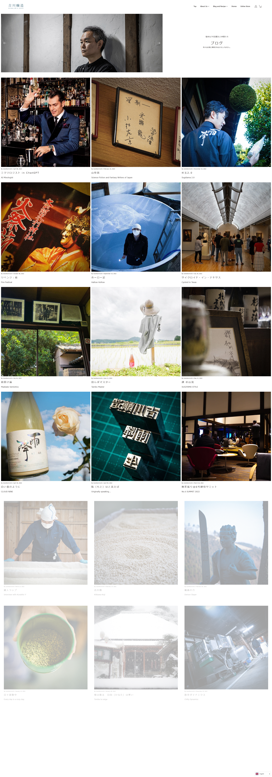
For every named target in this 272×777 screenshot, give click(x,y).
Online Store (245, 6)
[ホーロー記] (136, 227)
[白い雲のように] (45, 436)
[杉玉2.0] (226, 122)
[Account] (256, 6)
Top (195, 6)
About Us (203, 6)
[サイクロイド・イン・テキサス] (226, 227)
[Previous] (5, 43)
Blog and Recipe (219, 6)
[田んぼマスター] (136, 331)
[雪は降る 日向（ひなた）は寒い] (136, 645)
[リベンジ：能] (45, 227)
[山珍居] (136, 122)
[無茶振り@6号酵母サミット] (226, 436)
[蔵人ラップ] (45, 541)
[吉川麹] (136, 541)
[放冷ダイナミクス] (226, 645)
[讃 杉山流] (226, 331)
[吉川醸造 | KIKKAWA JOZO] (15, 6)
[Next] (159, 43)
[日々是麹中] (45, 645)
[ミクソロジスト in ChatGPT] (45, 122)
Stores (234, 6)
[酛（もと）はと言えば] (136, 436)
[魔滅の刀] (226, 541)
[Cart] (260, 6)
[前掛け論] (45, 331)
